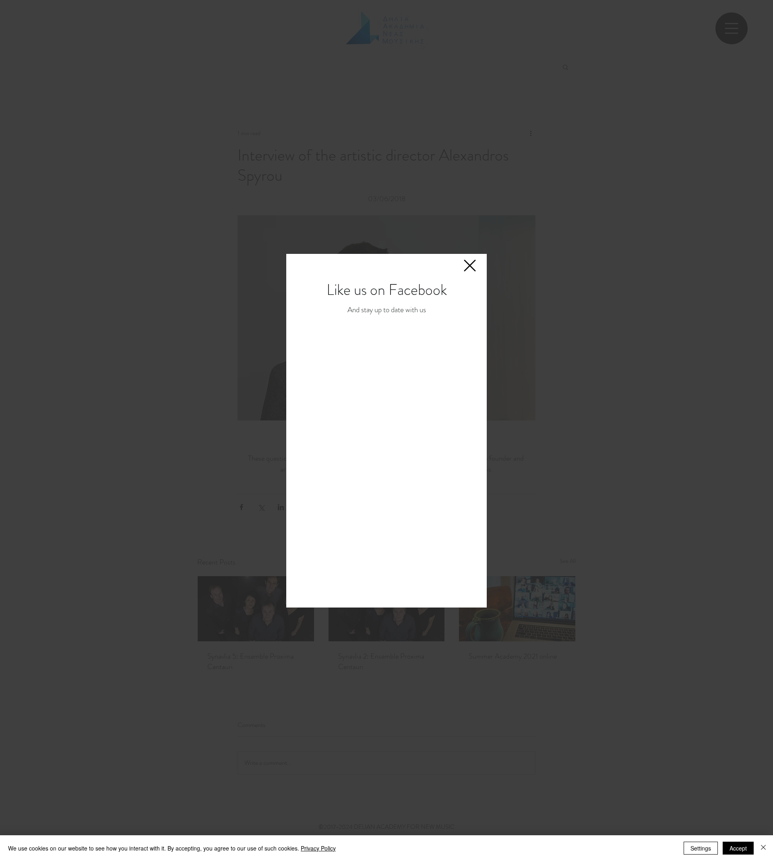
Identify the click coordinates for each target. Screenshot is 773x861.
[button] (470, 266)
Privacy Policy (318, 848)
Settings (700, 848)
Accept (738, 848)
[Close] (763, 848)
